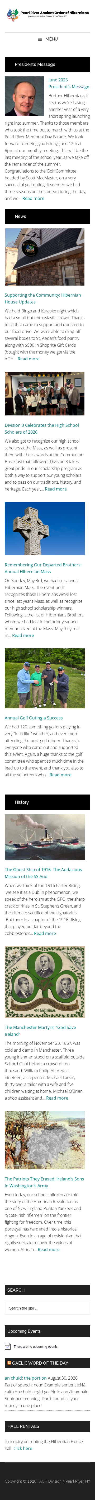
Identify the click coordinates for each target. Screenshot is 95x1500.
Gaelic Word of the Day (40, 1363)
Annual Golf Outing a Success (34, 718)
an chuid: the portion (26, 1378)
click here (23, 1448)
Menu (51, 39)
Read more (33, 198)
